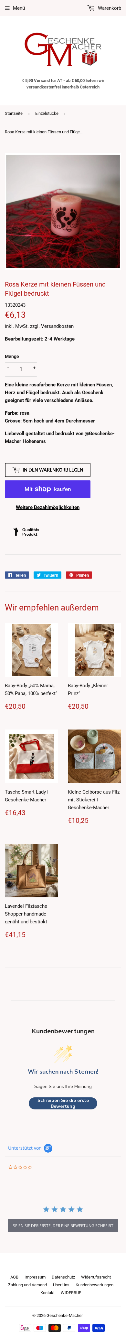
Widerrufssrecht (96, 1277)
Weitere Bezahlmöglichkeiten (47, 507)
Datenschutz (63, 1277)
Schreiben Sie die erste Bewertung (63, 1103)
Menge (12, 356)
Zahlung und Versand (27, 1284)
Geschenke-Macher (65, 1315)
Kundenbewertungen (94, 1284)
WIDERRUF (71, 1292)
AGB (14, 1277)
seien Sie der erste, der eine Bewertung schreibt (63, 1225)
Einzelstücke (46, 113)
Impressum (35, 1277)
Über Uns (61, 1284)
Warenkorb (109, 8)
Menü (19, 8)
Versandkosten (57, 326)
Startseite (14, 113)
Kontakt (47, 1292)
